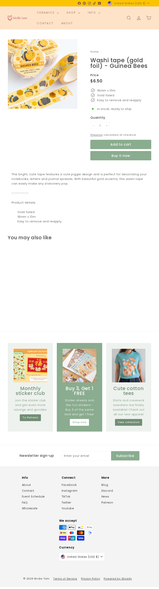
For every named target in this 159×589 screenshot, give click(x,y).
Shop (72, 13)
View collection (128, 422)
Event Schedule (33, 496)
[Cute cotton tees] (128, 365)
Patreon (107, 502)
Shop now (79, 422)
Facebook (69, 485)
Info (92, 13)
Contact (45, 23)
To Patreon (30, 417)
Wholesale (30, 508)
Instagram (70, 491)
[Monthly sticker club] (30, 365)
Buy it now (120, 155)
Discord (107, 491)
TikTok (66, 496)
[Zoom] (42, 74)
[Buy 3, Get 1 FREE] (79, 365)
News (105, 496)
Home (95, 51)
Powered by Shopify (118, 578)
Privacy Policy (90, 578)
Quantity (97, 117)
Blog (104, 485)
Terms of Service (65, 578)
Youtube (68, 508)
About (67, 23)
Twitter (66, 502)
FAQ (25, 502)
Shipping (96, 134)
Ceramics (46, 13)
